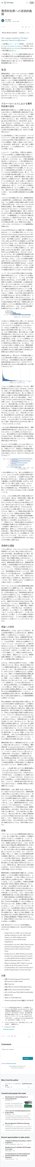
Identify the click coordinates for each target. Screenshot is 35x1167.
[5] (9, 454)
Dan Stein (7, 1100)
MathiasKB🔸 (8, 1114)
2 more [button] (27, 32)
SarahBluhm (13, 1144)
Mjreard (7, 1144)
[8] (22, 526)
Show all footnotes (8, 1029)
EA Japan (8, 20)
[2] (19, 144)
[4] (12, 366)
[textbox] (17, 1053)
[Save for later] (26, 27)
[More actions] (32, 27)
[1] (9, 131)
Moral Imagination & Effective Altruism (17, 1123)
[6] (30, 499)
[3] (25, 308)
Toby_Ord (7, 1125)
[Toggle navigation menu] (2, 2)
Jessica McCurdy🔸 (10, 1159)
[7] (2, 521)
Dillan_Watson (8, 1150)
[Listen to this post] (22, 27)
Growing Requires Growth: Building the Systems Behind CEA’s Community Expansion (17, 1155)
